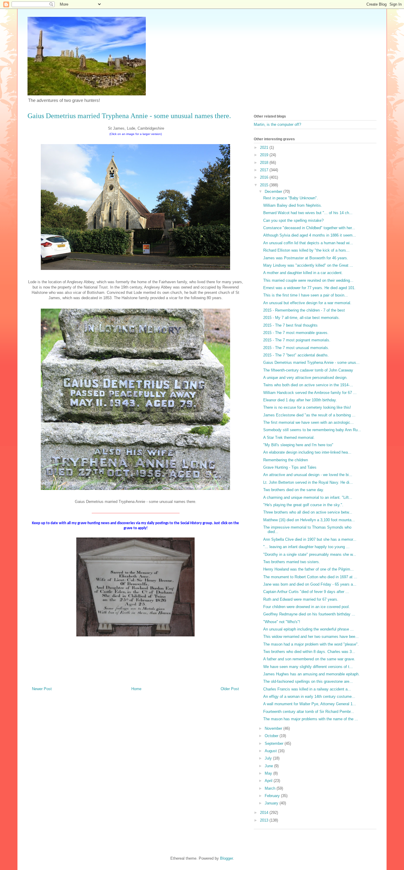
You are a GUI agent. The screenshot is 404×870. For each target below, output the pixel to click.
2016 (264, 177)
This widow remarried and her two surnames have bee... (311, 636)
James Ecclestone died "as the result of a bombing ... (309, 415)
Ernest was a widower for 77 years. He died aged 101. (309, 288)
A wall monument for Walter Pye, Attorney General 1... (309, 704)
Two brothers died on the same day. (293, 490)
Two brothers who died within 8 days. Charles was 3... (309, 651)
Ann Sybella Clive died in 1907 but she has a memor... (309, 539)
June (269, 766)
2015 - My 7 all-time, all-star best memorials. (301, 317)
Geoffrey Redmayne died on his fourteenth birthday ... (309, 614)
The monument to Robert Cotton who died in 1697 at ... (310, 577)
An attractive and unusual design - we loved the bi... (307, 475)
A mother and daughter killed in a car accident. (303, 273)
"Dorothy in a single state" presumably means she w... (309, 554)
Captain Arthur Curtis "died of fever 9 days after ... (306, 591)
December (274, 191)
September (275, 743)
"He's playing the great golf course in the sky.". (303, 505)
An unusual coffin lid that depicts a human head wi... (308, 243)
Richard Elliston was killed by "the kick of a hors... (306, 250)
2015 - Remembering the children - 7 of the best (304, 310)
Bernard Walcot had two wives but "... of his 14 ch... (308, 213)
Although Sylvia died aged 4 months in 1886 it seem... (309, 235)
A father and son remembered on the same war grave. (309, 659)
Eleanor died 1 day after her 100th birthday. (300, 400)
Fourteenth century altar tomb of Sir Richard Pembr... (308, 711)
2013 (264, 820)
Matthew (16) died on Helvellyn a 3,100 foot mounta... (309, 520)
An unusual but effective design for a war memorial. (307, 303)
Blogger (226, 858)
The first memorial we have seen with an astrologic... (308, 422)
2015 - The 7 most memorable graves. (296, 332)
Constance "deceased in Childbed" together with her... (309, 228)
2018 (264, 162)
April (269, 780)
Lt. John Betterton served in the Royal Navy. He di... (308, 482)
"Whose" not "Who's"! (281, 622)
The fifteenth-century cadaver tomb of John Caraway (308, 370)
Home (136, 689)
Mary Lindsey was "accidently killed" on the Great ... (308, 265)
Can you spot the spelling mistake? (293, 220)
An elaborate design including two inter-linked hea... (307, 452)
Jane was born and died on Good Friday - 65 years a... (309, 584)
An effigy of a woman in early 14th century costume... (309, 696)
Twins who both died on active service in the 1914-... (308, 385)
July (269, 758)
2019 (264, 155)
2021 (264, 147)
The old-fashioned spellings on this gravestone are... (308, 681)
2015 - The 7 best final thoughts (290, 325)
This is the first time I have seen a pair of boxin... (305, 295)
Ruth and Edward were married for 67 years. (300, 599)
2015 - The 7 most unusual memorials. (296, 348)
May (269, 773)
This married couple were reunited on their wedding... (308, 280)
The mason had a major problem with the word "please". (311, 644)
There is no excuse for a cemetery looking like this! (307, 407)
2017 (264, 170)
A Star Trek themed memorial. (289, 437)
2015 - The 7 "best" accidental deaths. (296, 355)
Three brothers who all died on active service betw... (307, 512)
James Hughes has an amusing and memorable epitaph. (311, 674)
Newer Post (42, 689)
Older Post (230, 689)
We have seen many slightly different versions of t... (308, 666)
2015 (264, 185)
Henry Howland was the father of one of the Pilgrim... (308, 569)
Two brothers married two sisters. (291, 562)
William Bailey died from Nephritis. (292, 205)
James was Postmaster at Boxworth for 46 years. (305, 258)
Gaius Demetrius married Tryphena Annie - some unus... (311, 362)
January (272, 803)
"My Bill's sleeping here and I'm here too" (298, 445)
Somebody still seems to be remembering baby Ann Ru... (312, 430)
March (271, 788)
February (273, 796)
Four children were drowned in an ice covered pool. (306, 607)
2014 (264, 812)
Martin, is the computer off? (277, 124)
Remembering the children (285, 460)
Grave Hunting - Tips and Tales (289, 467)
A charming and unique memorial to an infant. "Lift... (307, 497)
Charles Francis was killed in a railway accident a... (307, 689)
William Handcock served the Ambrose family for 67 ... (310, 392)
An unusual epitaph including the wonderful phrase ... (308, 629)
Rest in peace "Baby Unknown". (290, 198)
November (274, 728)
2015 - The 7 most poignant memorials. (296, 340)
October (272, 736)
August (271, 751)
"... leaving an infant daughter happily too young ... (306, 547)
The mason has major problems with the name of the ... (310, 719)
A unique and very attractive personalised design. (305, 377)
